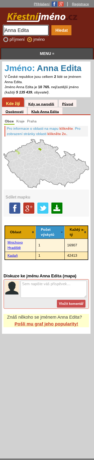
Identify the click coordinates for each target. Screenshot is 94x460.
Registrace (80, 4)
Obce (9, 121)
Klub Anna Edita (45, 111)
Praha (32, 121)
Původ (67, 104)
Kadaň (13, 255)
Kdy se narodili (41, 104)
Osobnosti (15, 111)
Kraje (20, 121)
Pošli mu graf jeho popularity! (46, 323)
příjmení (18, 39)
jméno (39, 39)
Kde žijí (13, 103)
